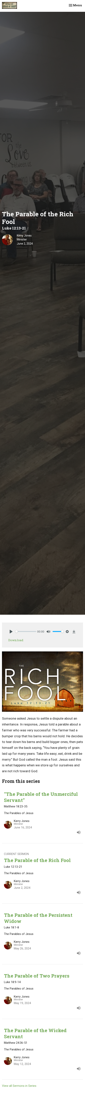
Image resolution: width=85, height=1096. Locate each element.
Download (15, 640)
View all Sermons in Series (19, 1086)
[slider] (25, 631)
